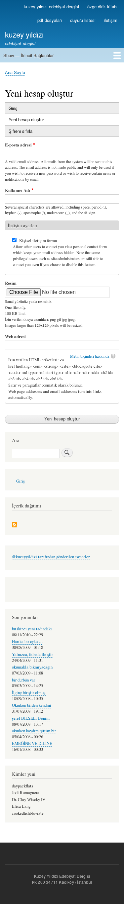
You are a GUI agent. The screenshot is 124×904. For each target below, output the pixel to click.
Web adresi (15, 336)
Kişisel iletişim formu (38, 240)
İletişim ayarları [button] (22, 225)
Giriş (13, 108)
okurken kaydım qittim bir (34, 731)
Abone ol (14, 525)
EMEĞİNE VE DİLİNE (32, 743)
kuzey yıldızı (24, 34)
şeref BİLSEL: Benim (31, 718)
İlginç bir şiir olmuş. (29, 692)
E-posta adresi (18, 144)
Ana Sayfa (15, 72)
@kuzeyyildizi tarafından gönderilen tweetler (51, 557)
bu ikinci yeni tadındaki (32, 629)
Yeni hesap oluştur (33, 120)
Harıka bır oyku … (27, 641)
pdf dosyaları (49, 20)
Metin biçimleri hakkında (89, 356)
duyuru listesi (83, 20)
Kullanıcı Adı (17, 190)
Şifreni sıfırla (20, 131)
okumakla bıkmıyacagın (32, 667)
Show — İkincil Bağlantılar (28, 55)
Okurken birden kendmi (31, 705)
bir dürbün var (23, 680)
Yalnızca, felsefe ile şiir (32, 654)
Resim (11, 283)
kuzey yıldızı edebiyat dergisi (51, 6)
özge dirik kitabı (102, 6)
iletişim (110, 20)
